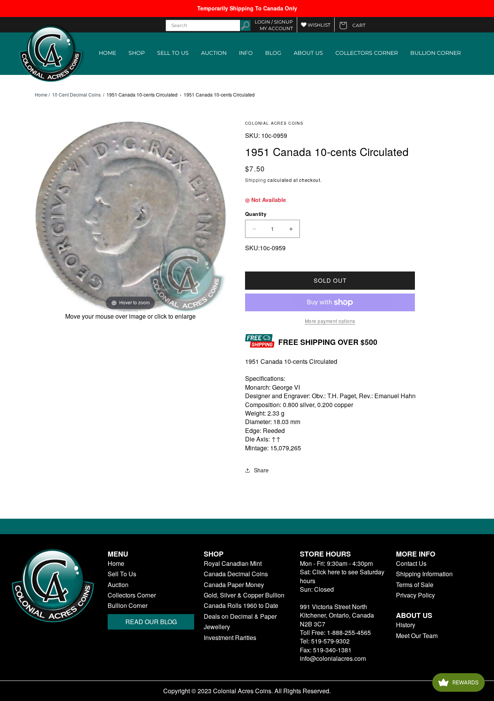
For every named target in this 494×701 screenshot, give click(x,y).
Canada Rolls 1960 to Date (241, 605)
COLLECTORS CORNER (366, 52)
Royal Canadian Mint (233, 563)
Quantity (255, 213)
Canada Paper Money (234, 584)
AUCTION (214, 52)
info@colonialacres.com (333, 658)
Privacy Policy (415, 595)
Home (41, 95)
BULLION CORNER (435, 52)
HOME (107, 52)
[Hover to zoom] (130, 215)
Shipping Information (424, 574)
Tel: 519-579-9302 (325, 641)
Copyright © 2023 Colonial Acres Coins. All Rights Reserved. (247, 691)
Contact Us (411, 563)
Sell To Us (122, 574)
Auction (118, 584)
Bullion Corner (127, 605)
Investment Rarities (230, 637)
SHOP (137, 52)
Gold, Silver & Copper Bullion (244, 595)
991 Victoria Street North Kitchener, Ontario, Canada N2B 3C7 (337, 615)
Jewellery (217, 627)
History (405, 625)
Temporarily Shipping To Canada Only (247, 8)
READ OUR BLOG (151, 621)
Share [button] (261, 470)
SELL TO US (173, 52)
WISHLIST (318, 25)
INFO (246, 52)
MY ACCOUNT (276, 28)
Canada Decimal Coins (236, 574)
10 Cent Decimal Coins (76, 94)
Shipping (255, 180)
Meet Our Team (417, 635)
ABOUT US (308, 52)
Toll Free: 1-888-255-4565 (335, 632)
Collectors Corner (132, 595)
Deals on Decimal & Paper (240, 616)
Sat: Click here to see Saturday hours (342, 576)
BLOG (273, 52)
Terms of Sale (414, 584)
